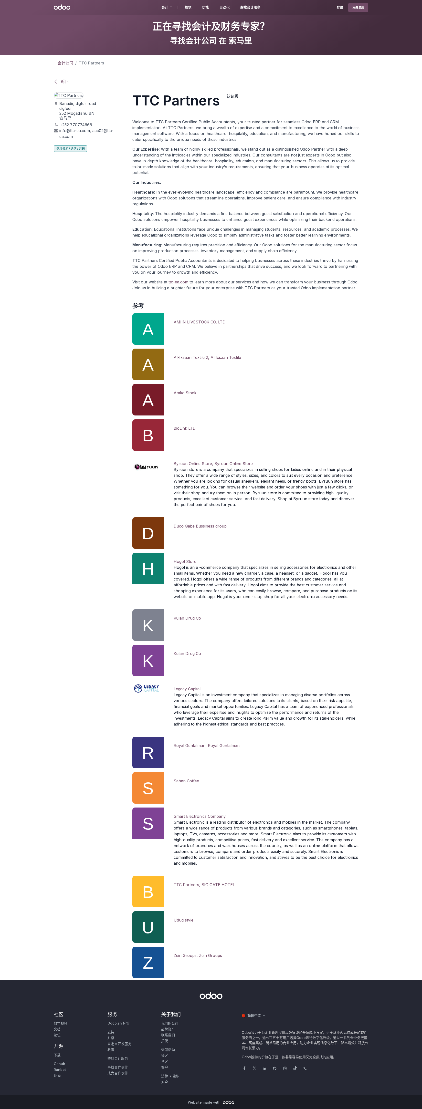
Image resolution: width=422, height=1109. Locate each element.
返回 (64, 81)
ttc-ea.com (178, 282)
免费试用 (358, 7)
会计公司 (65, 63)
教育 (110, 1049)
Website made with (205, 1102)
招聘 (164, 1041)
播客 (164, 1055)
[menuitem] (188, 7)
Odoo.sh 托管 (118, 1023)
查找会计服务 (117, 1058)
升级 (110, 1038)
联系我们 (168, 1035)
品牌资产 (168, 1029)
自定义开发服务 (119, 1044)
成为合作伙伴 (117, 1073)
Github (59, 1064)
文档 (57, 1029)
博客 (164, 1061)
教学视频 (60, 1023)
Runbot (60, 1070)
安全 (164, 1082)
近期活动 (168, 1049)
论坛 (57, 1035)
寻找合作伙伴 (117, 1067)
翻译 (57, 1075)
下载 (57, 1055)
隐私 (175, 1076)
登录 (340, 7)
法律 (164, 1076)
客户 (164, 1067)
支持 (110, 1032)
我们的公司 (169, 1023)
